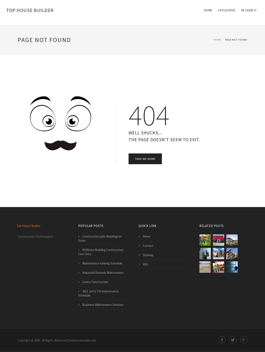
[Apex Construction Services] (205, 267)
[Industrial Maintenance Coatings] (205, 253)
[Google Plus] (243, 339)
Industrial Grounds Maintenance (103, 273)
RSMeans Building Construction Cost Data (100, 252)
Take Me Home (145, 159)
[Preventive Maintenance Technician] (218, 240)
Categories (227, 10)
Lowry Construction (95, 282)
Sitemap (148, 255)
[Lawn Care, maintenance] (205, 240)
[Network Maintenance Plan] (232, 267)
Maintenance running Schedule (102, 263)
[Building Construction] (232, 253)
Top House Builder (30, 10)
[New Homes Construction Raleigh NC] (232, 240)
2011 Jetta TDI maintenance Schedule (98, 293)
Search (250, 10)
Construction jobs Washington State (100, 238)
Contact (148, 246)
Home (208, 10)
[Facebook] (221, 339)
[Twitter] (232, 339)
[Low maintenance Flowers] (218, 267)
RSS (145, 264)
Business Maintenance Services (102, 305)
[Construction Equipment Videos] (218, 253)
